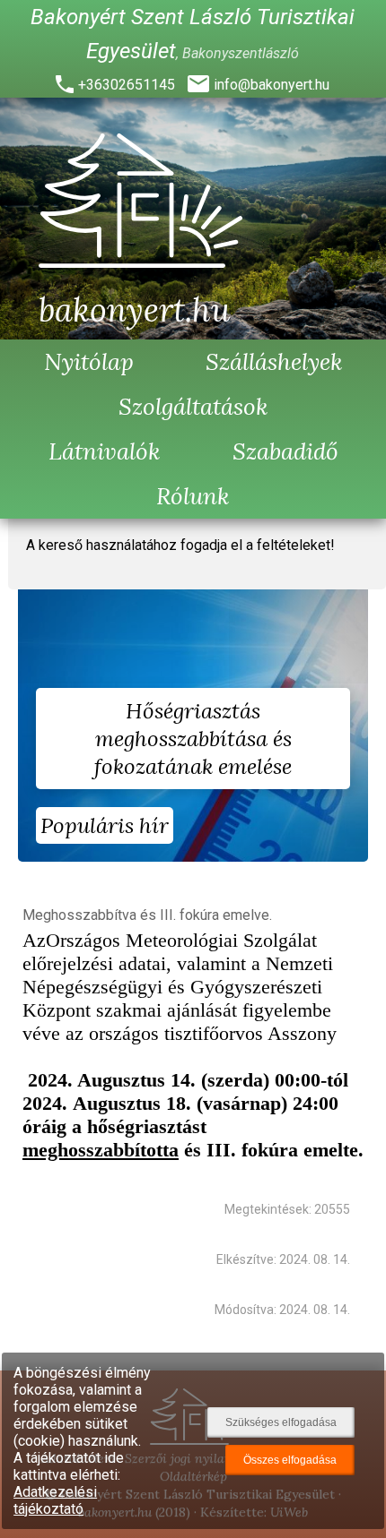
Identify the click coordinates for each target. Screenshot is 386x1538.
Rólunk (193, 496)
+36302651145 (126, 84)
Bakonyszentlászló (240, 53)
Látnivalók (104, 451)
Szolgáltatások (193, 406)
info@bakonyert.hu (271, 84)
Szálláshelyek (274, 361)
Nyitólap (89, 361)
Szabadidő (285, 451)
